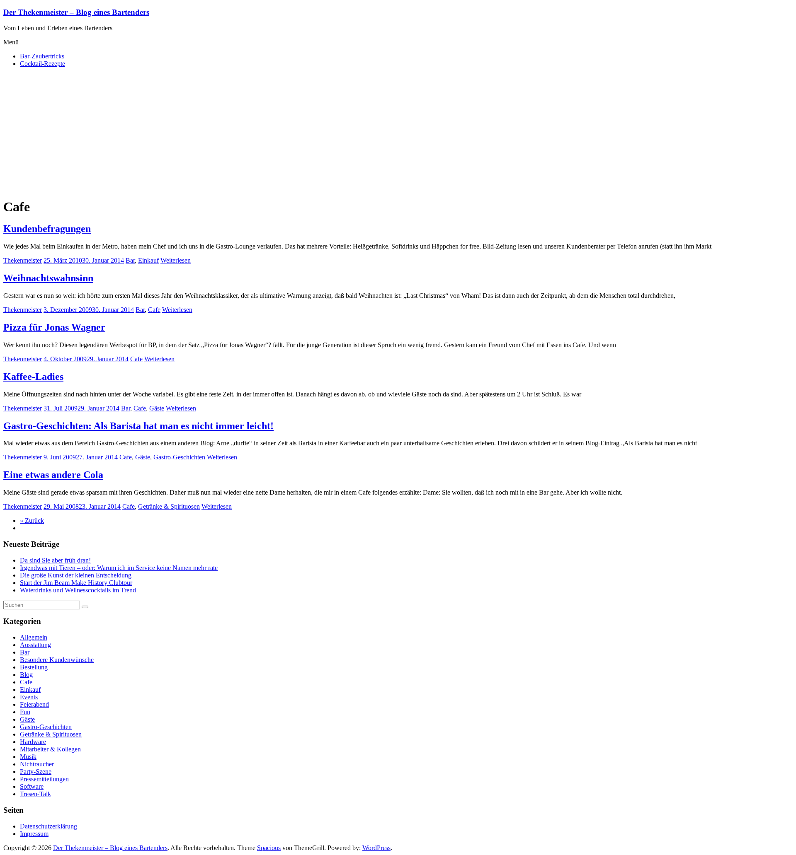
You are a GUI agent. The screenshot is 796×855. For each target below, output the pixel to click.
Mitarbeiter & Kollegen (50, 749)
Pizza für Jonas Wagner (54, 327)
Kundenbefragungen (47, 228)
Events (29, 696)
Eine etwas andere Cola (53, 474)
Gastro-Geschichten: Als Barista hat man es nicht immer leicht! (138, 425)
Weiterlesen (175, 260)
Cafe (154, 309)
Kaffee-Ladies (33, 376)
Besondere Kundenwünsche (57, 659)
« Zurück (32, 520)
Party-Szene (35, 771)
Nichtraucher (37, 764)
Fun (25, 711)
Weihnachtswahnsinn (48, 278)
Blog (26, 674)
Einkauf (148, 260)
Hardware (33, 741)
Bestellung (34, 667)
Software (32, 786)
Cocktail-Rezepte (42, 63)
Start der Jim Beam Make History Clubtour (76, 582)
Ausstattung (35, 644)
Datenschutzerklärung (48, 826)
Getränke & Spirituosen (169, 506)
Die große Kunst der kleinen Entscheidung (75, 575)
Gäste (156, 408)
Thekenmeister (22, 260)
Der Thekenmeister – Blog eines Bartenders (76, 12)
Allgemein (33, 637)
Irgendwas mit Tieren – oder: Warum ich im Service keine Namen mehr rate (119, 567)
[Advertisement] (398, 132)
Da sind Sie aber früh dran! (55, 560)
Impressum (34, 833)
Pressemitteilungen (44, 779)
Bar (130, 260)
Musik (28, 756)
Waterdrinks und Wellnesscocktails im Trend (78, 590)
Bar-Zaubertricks (42, 56)
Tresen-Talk (35, 793)
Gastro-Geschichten (179, 457)
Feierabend (34, 704)
